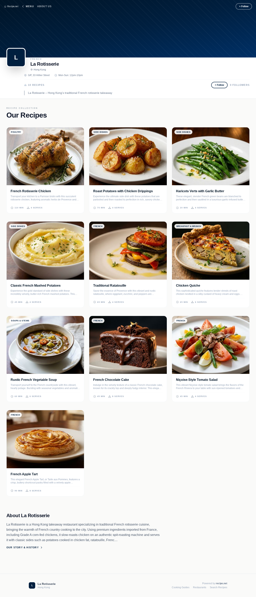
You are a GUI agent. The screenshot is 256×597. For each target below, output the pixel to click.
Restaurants (199, 587)
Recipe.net (12, 6)
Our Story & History (22, 547)
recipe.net (221, 583)
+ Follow (243, 6)
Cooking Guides (180, 587)
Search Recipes (218, 587)
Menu (30, 6)
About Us (44, 6)
